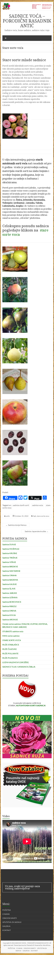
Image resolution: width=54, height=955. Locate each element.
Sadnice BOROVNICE (11, 602)
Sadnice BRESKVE (10, 566)
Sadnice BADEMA (10, 580)
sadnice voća (37, 505)
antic (8, 516)
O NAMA (6, 914)
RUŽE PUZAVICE (10, 658)
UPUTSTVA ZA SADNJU (11, 922)
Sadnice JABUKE (9, 593)
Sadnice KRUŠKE (9, 553)
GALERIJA (6, 926)
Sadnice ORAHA (9, 575)
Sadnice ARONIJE (10, 619)
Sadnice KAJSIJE (9, 584)
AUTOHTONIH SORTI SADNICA (30, 705)
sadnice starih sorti (21, 505)
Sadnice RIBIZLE (9, 606)
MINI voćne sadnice (10, 636)
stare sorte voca (43, 516)
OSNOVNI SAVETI (9, 918)
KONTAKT (6, 930)
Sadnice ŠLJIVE (8, 588)
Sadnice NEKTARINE (11, 571)
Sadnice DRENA (9, 610)
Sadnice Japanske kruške (36, 531)
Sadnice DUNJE (9, 544)
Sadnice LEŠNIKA (9, 597)
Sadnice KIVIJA (9, 615)
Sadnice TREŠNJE (9, 557)
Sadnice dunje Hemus (16, 525)
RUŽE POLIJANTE (10, 653)
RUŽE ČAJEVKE (9, 649)
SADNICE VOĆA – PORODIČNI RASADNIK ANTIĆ (27, 21)
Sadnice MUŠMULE (10, 549)
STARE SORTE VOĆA (11, 640)
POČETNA (6, 910)
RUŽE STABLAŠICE (10, 644)
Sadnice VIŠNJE (9, 562)
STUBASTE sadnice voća (12, 631)
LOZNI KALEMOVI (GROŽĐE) (15, 662)
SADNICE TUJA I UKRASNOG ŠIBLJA (18, 666)
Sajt (34, 516)
